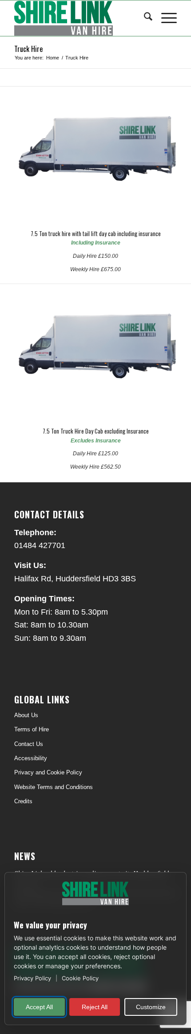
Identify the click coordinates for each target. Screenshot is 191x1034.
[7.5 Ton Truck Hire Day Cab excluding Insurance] (95, 351)
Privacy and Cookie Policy (48, 772)
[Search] (143, 18)
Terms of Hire (31, 729)
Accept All (39, 1006)
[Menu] (164, 18)
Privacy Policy (33, 978)
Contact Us (28, 744)
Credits (23, 801)
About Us (26, 715)
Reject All (94, 1006)
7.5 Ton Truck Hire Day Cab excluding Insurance (96, 430)
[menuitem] (143, 18)
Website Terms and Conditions (53, 787)
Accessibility (30, 758)
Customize (151, 1006)
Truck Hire (28, 48)
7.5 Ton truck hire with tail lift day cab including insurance (96, 233)
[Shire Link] (79, 18)
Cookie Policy (80, 978)
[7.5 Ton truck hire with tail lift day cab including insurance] (95, 154)
